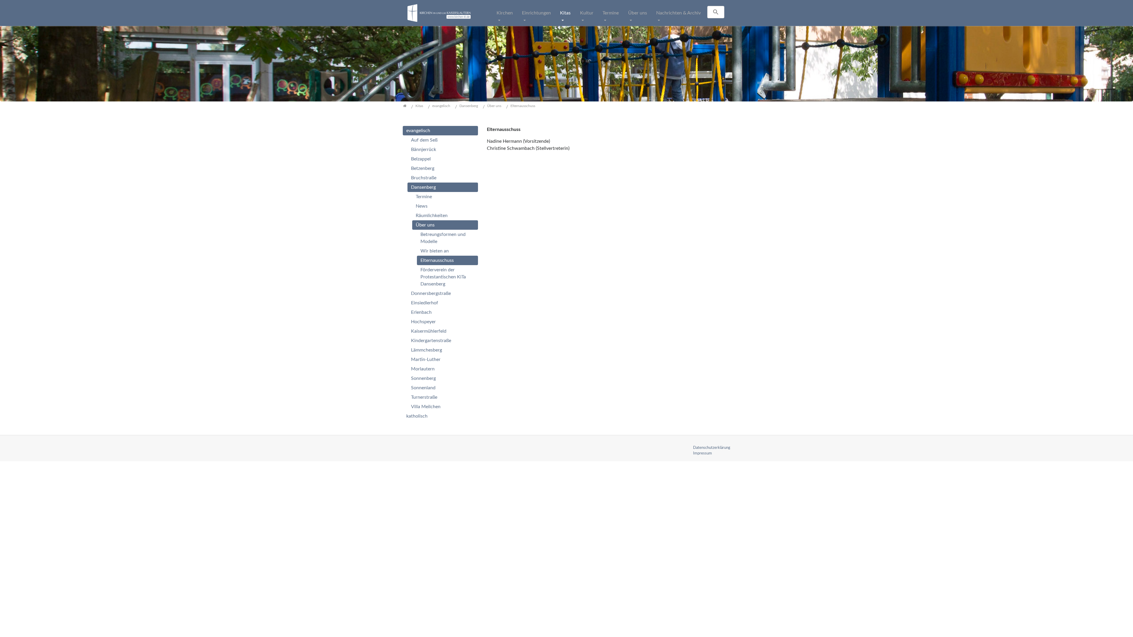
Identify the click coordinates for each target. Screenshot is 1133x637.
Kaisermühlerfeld (428, 331)
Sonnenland (423, 387)
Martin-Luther (426, 359)
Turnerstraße (424, 397)
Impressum (702, 453)
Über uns (637, 13)
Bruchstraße (423, 177)
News (422, 206)
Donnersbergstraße (431, 293)
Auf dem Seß (424, 140)
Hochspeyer (423, 321)
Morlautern (423, 369)
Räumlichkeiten (432, 215)
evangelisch (418, 130)
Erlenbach (421, 312)
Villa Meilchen (426, 406)
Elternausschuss (437, 260)
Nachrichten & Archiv (678, 13)
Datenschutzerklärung (711, 447)
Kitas (565, 13)
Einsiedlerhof (424, 303)
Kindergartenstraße (431, 340)
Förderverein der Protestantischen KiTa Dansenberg (443, 276)
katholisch (417, 416)
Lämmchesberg (426, 350)
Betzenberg (422, 168)
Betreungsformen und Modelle (443, 238)
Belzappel (421, 159)
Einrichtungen (536, 13)
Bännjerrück (423, 149)
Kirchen (505, 13)
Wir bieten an (434, 251)
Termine (610, 13)
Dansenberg (423, 187)
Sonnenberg (423, 378)
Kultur (586, 13)
